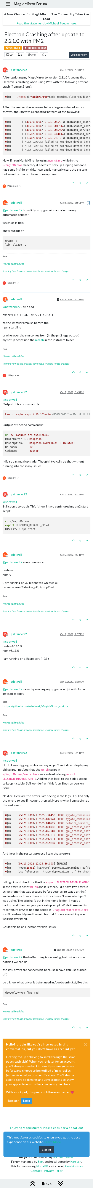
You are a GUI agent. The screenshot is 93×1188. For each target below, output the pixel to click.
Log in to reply (79, 54)
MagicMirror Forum (30, 4)
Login (26, 1100)
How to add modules (13, 263)
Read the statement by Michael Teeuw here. (46, 23)
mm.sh (39, 340)
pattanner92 (19, 70)
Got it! (46, 1149)
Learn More (52, 1142)
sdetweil (16, 202)
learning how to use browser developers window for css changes (36, 271)
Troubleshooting (36, 47)
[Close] (85, 1044)
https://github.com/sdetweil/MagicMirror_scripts (35, 706)
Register (13, 1100)
